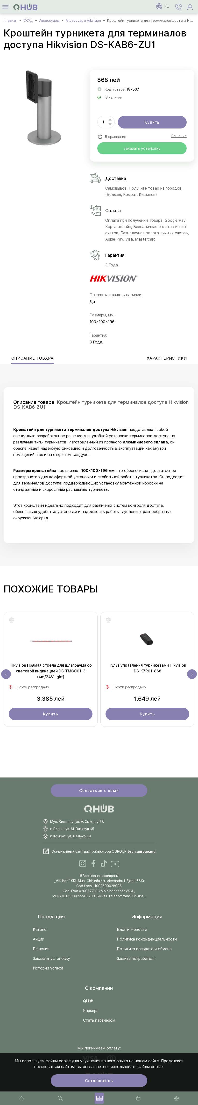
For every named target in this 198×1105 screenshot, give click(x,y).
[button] (178, 7)
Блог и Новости (132, 929)
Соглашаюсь (99, 1080)
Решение (179, 136)
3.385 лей (51, 698)
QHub (88, 1000)
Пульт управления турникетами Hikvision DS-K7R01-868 (147, 668)
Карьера (91, 1010)
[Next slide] (192, 674)
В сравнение (115, 136)
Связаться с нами (99, 790)
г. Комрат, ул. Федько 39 (70, 836)
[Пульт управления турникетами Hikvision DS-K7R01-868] (147, 639)
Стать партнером (99, 1020)
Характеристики (167, 358)
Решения (41, 948)
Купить (152, 122)
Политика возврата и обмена (144, 948)
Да (92, 301)
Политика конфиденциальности (147, 939)
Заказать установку (142, 148)
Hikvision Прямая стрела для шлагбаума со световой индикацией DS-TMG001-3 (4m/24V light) (51, 671)
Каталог (40, 929)
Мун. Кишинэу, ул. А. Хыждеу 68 (77, 822)
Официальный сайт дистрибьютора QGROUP (103, 851)
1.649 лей (147, 698)
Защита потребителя (136, 958)
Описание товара (32, 358)
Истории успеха (48, 968)
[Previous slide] (6, 674)
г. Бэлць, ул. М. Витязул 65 (72, 829)
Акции (38, 939)
